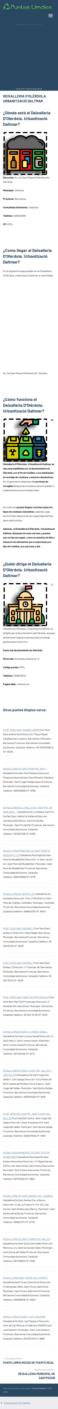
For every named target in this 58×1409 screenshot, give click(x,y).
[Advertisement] (29, 56)
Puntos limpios (39, 1388)
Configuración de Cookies (17, 1402)
